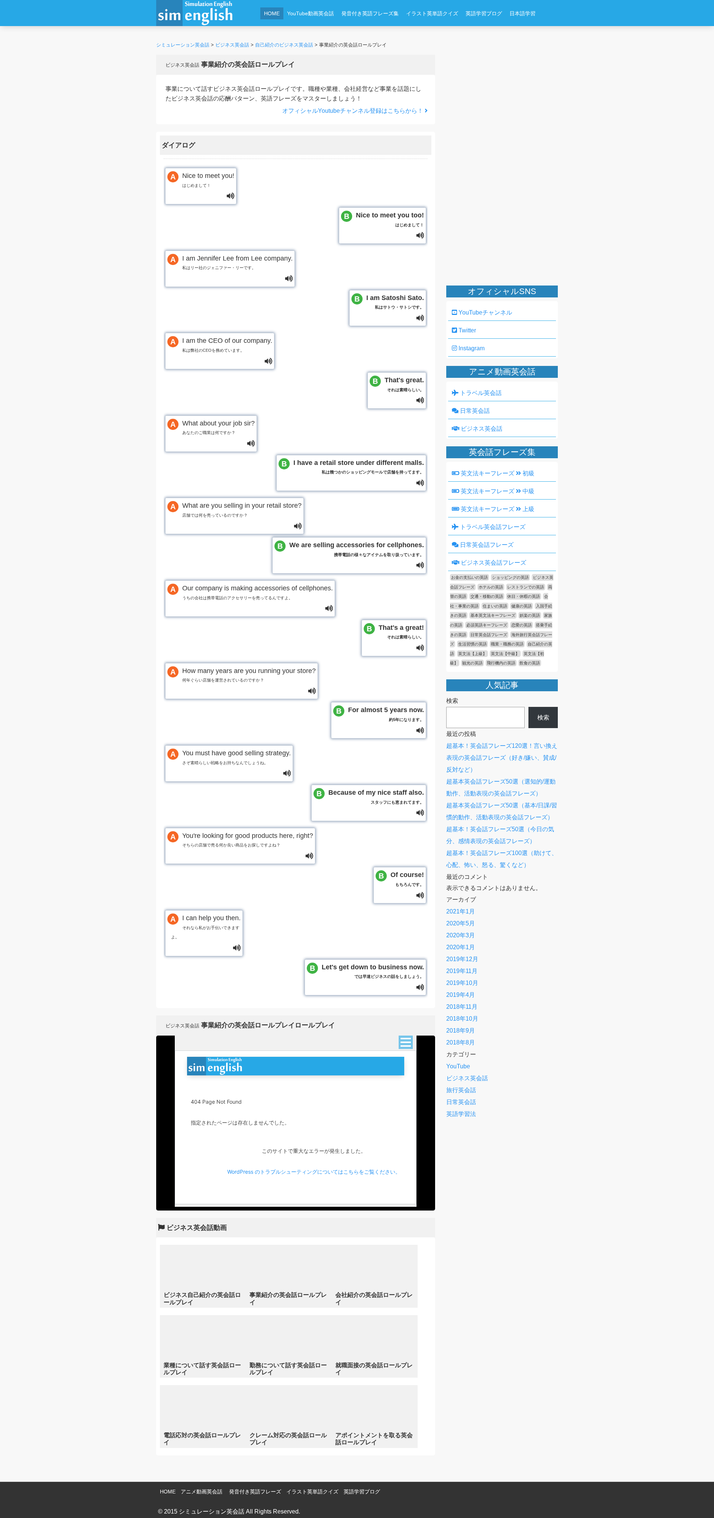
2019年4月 (460, 995)
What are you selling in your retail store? (242, 509)
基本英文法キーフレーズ (492, 615)
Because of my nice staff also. (376, 796)
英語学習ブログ (484, 13)
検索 (452, 701)
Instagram (471, 348)
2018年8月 (460, 1042)
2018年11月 (461, 1007)
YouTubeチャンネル (484, 312)
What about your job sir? (218, 427)
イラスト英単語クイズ (432, 13)
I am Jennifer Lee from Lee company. (237, 262)
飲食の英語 (530, 663)
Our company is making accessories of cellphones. (257, 592)
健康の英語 (521, 606)
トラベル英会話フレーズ (492, 527)
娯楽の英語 (530, 615)
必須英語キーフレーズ (486, 625)
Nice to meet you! (208, 180)
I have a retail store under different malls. (358, 467)
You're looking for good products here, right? (247, 840)
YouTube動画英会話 (310, 13)
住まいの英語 (495, 606)
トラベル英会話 (480, 393)
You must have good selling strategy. (236, 757)
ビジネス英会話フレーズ (492, 562)
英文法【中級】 (505, 653)
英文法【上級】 (472, 653)
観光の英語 (472, 663)
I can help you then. (206, 926)
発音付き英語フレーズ (255, 1492)
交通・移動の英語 (486, 596)
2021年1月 (460, 911)
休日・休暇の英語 (523, 596)
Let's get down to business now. (373, 971)
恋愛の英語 (521, 625)
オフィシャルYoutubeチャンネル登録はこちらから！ (353, 111)
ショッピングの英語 (510, 577)
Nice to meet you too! (390, 219)
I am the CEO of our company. (227, 345)
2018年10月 (462, 1018)
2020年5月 (460, 923)
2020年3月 (460, 935)
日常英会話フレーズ (486, 545)
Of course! (407, 879)
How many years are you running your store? (249, 675)
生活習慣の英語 (472, 644)
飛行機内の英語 (501, 663)
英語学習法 (461, 1114)
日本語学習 (522, 13)
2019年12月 (462, 959)
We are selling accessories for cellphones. (356, 549)
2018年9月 (460, 1030)
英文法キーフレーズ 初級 (496, 473)
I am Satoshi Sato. (395, 302)
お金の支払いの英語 (469, 577)
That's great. (404, 384)
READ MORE (203, 1276)
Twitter (466, 330)
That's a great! (401, 632)
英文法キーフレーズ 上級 (496, 509)
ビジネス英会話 (480, 428)
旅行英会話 (461, 1090)
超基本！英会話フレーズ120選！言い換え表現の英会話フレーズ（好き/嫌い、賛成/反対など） (501, 758)
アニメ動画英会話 (201, 1492)
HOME (272, 13)
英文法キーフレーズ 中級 (496, 491)
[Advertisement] (403, 32)
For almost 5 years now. (386, 714)
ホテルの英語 (491, 587)
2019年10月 (462, 983)
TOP (698, 1501)
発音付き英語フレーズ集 (370, 13)
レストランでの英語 (525, 587)
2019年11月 (461, 971)
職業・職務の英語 (507, 644)
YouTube (458, 1066)
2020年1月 (460, 947)
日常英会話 (474, 411)
